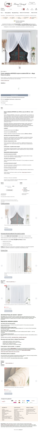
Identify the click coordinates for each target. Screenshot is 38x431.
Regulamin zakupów (5, 410)
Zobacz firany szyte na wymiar (14, 351)
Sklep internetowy (18, 429)
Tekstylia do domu (17, 420)
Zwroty (3, 420)
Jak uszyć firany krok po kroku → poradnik (19, 357)
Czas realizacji (4, 414)
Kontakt (3, 415)
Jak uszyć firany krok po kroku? (31, 413)
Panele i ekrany (16, 416)
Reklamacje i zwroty (5, 413)
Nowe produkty (16, 419)
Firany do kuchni (16, 414)
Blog (27, 414)
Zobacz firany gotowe (4, 351)
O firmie (3, 409)
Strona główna (3, 15)
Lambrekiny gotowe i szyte (18, 417)
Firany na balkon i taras (18, 415)
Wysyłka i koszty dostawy (6, 417)
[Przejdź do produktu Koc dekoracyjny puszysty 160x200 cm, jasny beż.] (16, 376)
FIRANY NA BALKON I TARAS (10, 15)
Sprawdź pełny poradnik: (6, 337)
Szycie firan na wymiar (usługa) (19, 418)
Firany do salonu (4, 328)
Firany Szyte (24, 172)
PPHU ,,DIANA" (3, 71)
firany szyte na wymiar (9, 424)
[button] (24, 9)
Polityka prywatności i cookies (7, 416)
